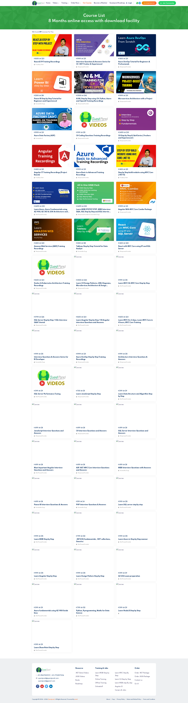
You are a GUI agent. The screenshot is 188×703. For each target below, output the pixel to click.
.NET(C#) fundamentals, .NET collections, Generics (93, 540)
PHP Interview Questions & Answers (91, 505)
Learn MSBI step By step (123, 683)
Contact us (138, 680)
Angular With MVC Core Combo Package (135, 209)
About (108, 699)
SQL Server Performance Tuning (47, 394)
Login (130, 3)
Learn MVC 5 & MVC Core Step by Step (134, 283)
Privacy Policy (121, 699)
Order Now (75, 3)
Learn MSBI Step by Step (44, 539)
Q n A (137, 684)
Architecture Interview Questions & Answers (132, 358)
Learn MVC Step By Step (122, 674)
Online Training (100, 679)
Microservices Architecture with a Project (135, 99)
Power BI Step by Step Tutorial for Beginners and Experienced (47, 100)
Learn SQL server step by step (130, 505)
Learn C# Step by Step (123, 679)
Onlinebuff (99, 686)
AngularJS (119, 686)
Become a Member (100, 3)
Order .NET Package (142, 673)
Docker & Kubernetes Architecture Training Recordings (52, 284)
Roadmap (78, 684)
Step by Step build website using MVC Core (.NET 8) (135, 174)
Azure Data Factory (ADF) (44, 135)
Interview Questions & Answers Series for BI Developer (51, 358)
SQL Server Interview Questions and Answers (133, 432)
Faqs (113, 699)
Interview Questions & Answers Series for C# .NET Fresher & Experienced (93, 63)
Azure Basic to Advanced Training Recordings (90, 174)
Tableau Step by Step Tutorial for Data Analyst (92, 247)
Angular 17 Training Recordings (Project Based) (50, 174)
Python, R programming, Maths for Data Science (92, 612)
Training (64, 3)
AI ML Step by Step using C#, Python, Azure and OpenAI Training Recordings (93, 100)
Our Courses (87, 3)
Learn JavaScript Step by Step (88, 394)
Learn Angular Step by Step (45, 576)
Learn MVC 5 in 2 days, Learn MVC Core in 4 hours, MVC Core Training (135, 321)
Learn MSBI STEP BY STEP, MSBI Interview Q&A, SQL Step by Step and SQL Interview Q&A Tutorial (93, 211)
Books (77, 680)
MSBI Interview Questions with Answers (134, 468)
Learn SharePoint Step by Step (46, 647)
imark (76, 699)
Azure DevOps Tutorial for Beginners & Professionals (134, 63)
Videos (55, 3)
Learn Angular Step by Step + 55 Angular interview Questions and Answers (92, 321)
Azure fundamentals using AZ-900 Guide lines (51, 612)
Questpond (51, 699)
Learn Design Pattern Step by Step (90, 576)
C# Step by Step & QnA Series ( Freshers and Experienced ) (134, 137)
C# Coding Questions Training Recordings (93, 135)
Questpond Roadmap (117, 3)
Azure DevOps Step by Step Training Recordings (91, 358)
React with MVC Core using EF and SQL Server (134, 247)
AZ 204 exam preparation (129, 576)
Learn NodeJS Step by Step (129, 611)
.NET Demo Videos (82, 673)
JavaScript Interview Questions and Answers (49, 432)
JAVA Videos (80, 676)
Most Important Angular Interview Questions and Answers (48, 469)
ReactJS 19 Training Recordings (47, 62)
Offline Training (100, 683)
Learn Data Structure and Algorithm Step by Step (135, 395)
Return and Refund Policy (134, 699)
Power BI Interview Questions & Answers (51, 505)
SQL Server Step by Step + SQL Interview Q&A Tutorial (50, 321)
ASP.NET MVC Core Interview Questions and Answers (92, 469)
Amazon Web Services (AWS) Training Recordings (49, 247)
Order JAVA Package (142, 676)
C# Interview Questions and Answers (91, 431)
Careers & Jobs (120, 690)
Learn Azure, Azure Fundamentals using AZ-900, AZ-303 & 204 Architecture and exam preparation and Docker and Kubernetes (51, 211)
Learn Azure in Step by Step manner (133, 539)
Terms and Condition (149, 699)
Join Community (168, 3)
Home (48, 3)
